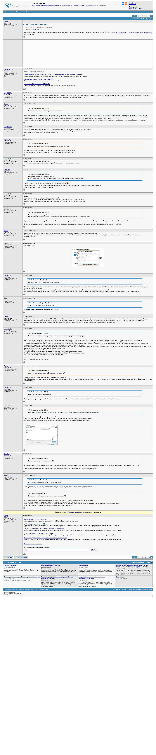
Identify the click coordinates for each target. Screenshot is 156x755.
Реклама (124, 589)
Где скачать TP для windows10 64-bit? (37, 84)
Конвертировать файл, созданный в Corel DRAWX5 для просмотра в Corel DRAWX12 (53, 75)
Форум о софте (64, 5)
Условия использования (134, 589)
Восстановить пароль (136, 8)
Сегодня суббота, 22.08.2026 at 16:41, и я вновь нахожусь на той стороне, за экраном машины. (132, 566)
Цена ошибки (83, 565)
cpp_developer (9, 69)
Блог (5, 75)
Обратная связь (147, 589)
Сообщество (17, 12)
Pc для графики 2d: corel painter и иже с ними (38, 533)
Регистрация (133, 7)
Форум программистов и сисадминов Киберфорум (45, 5)
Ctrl (145, 16)
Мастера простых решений (50, 565)
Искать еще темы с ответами (33, 544)
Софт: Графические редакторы (90, 5)
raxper (6, 516)
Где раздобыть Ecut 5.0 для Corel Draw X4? (38, 79)
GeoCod (7, 139)
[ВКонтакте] (123, 3)
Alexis (6, 21)
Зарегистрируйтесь (75, 512)
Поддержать (116, 589)
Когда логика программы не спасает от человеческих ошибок (92, 577)
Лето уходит (120, 577)
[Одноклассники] (126, 3)
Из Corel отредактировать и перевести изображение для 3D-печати (45, 538)
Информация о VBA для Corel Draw (35, 519)
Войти (132, 3)
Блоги (7, 12)
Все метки (35, 29)
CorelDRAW (103, 5)
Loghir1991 (8, 93)
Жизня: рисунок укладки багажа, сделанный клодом (22, 577)
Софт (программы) (75, 5)
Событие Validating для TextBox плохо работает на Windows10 (44, 528)
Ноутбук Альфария (10, 565)
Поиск (28, 12)
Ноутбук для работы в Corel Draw (36, 524)
